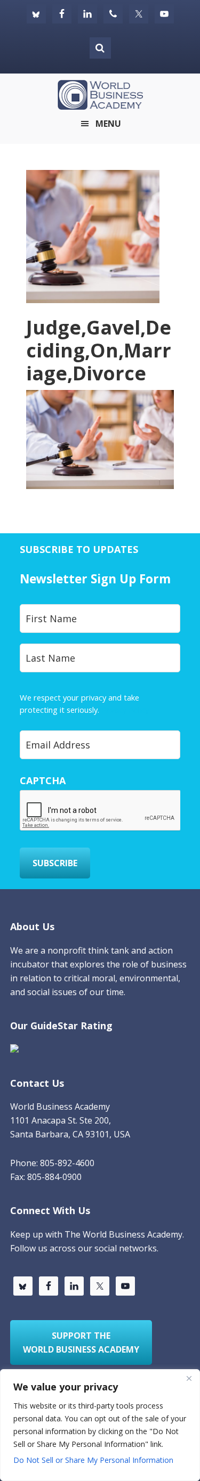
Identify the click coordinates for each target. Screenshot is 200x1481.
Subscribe (55, 863)
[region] (100, 1425)
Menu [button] (108, 123)
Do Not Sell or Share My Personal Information (93, 1460)
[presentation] (101, 811)
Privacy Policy (125, 709)
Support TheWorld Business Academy (81, 1342)
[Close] (188, 1378)
